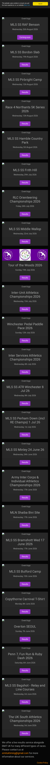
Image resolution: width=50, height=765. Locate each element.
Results (25, 65)
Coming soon (25, 37)
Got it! (40, 4)
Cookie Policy (42, 763)
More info (27, 5)
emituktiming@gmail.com (15, 753)
